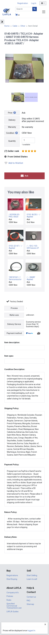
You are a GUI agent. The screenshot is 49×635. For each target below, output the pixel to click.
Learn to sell (32, 579)
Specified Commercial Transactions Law (14, 606)
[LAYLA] (7, 11)
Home (7, 26)
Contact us (31, 597)
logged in (31, 630)
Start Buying (12, 579)
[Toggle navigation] (43, 12)
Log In (33, 3)
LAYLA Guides (13, 611)
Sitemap (30, 604)
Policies (10, 596)
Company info (13, 592)
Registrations (12, 575)
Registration (22, 3)
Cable (15, 26)
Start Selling (32, 575)
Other (22, 26)
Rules (9, 600)
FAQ (28, 600)
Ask (26, 175)
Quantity (12, 141)
